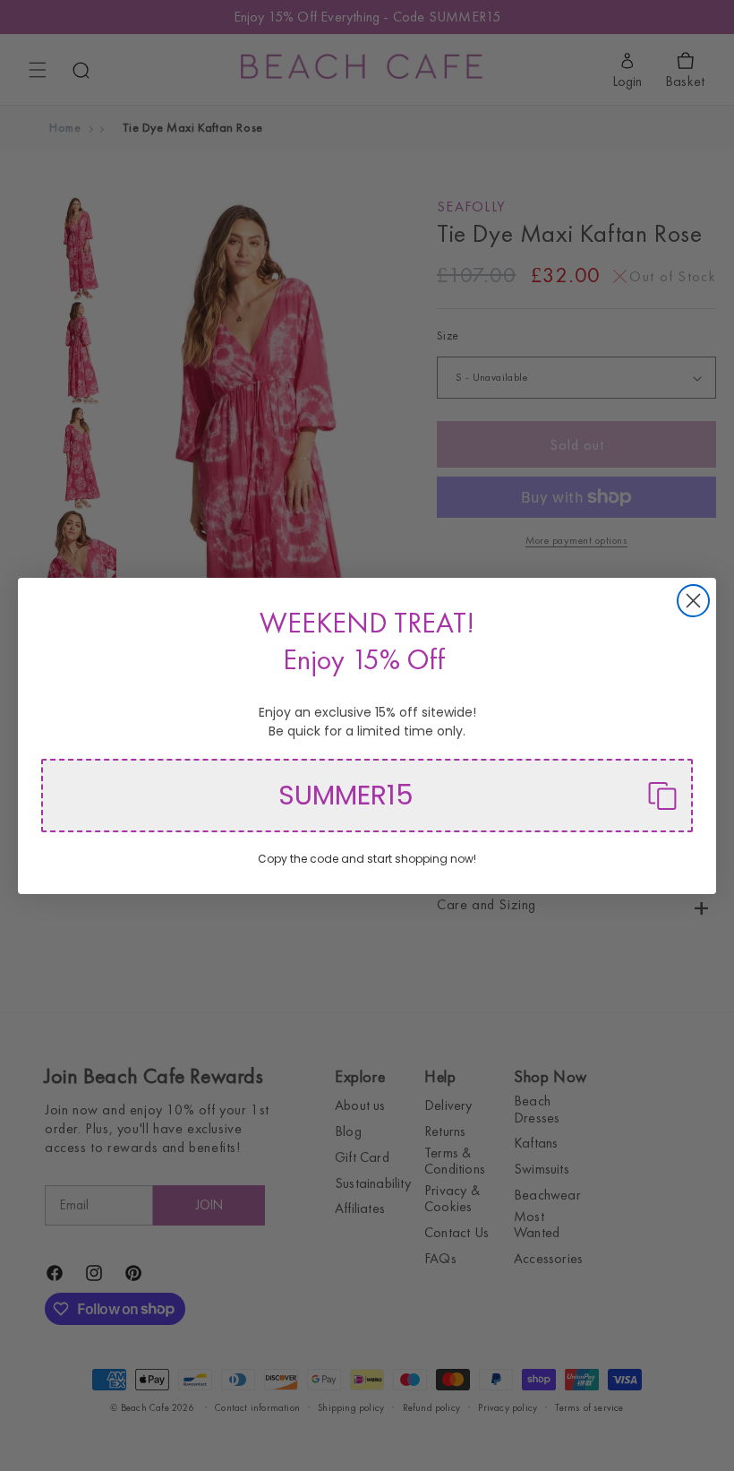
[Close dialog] (693, 600)
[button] (367, 795)
